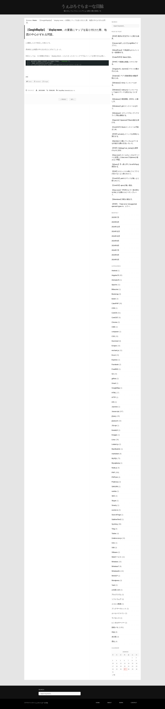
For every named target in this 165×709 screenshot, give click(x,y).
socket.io (115, 510)
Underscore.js (117, 538)
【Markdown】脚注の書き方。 (123, 199)
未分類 (114, 637)
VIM (113, 548)
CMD (113, 327)
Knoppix (114, 435)
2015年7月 (115, 217)
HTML (114, 393)
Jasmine (115, 407)
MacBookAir (116, 449)
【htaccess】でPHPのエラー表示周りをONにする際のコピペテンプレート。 (125, 192)
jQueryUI (115, 421)
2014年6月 (115, 255)
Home (34, 20)
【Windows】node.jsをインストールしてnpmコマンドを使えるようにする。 (125, 92)
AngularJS (115, 275)
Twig (113, 529)
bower (114, 299)
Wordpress (115, 580)
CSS (113, 336)
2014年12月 (116, 227)
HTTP (114, 397)
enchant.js (115, 350)
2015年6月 (115, 222)
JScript (114, 425)
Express (115, 360)
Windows (115, 562)
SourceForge (116, 515)
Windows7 (115, 566)
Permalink (52, 90)
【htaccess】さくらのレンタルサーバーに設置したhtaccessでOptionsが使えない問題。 (125, 157)
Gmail (114, 383)
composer (115, 332)
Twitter (114, 533)
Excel (114, 355)
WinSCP (115, 576)
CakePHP (115, 303)
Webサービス (116, 557)
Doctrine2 (115, 341)
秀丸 (113, 641)
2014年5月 (115, 260)
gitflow (114, 379)
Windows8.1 (116, 571)
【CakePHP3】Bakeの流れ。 (122, 57)
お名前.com (116, 590)
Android (114, 271)
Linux (113, 440)
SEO (113, 496)
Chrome (114, 322)
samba (114, 491)
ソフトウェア (116, 599)
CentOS (114, 313)
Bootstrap (115, 294)
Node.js (114, 468)
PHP (113, 472)
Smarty (114, 505)
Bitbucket (115, 289)
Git (113, 374)
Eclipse (114, 346)
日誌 (113, 632)
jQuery (114, 416)
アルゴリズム (116, 594)
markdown (115, 454)
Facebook (115, 364)
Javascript (67, 90)
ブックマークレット (119, 609)
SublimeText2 (116, 519)
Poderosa (115, 482)
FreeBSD (115, 369)
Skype (114, 501)
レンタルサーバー (118, 623)
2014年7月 (115, 250)
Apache (114, 285)
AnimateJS (115, 280)
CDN (113, 308)
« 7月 (113, 675)
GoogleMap (61, 90)
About (109, 702)
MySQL (114, 458)
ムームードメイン (118, 613)
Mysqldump (116, 463)
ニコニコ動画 (116, 604)
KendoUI (115, 430)
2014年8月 (115, 245)
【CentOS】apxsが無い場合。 (123, 185)
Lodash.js (115, 444)
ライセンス (116, 618)
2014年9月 (115, 241)
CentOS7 (115, 317)
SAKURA (115, 486)
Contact (134, 702)
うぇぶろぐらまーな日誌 (82, 6)
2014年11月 (116, 231)
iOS (113, 402)
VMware (114, 552)
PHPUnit (115, 477)
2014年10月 (116, 236)
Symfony (115, 524)
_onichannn (41, 90)
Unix (113, 543)
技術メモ (72, 90)
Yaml (113, 585)
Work (121, 702)
